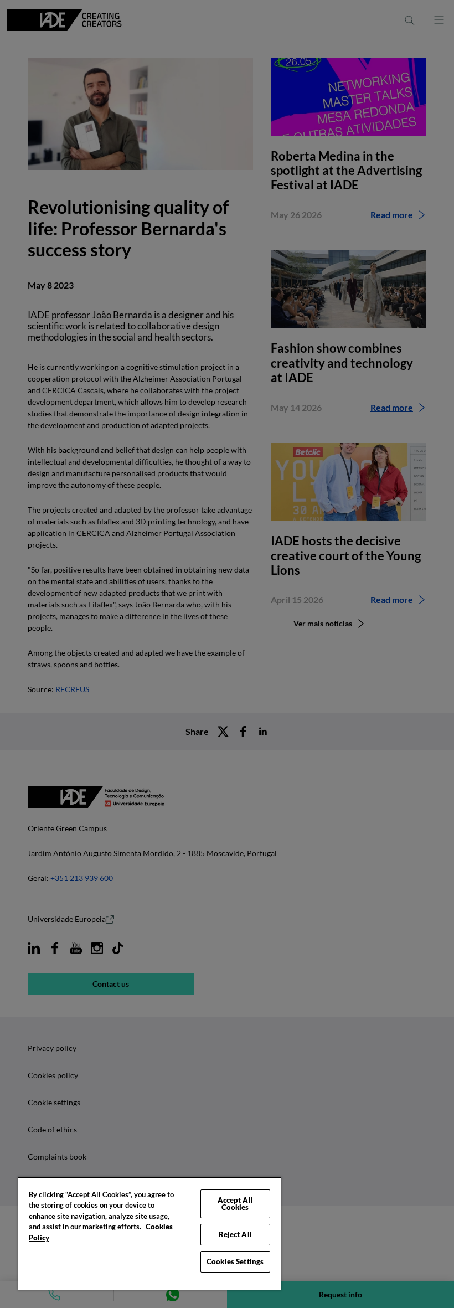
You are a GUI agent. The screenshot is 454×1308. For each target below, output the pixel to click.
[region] (149, 1233)
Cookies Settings (235, 1261)
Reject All (235, 1234)
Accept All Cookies (235, 1204)
